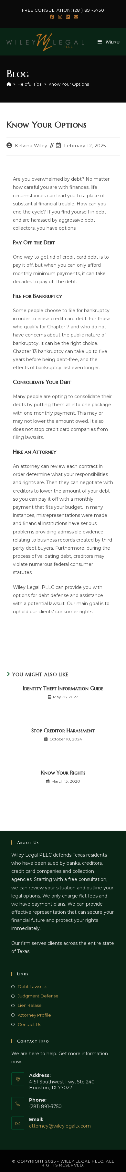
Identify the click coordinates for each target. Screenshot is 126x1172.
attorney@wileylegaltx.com (60, 1126)
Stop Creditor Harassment (63, 730)
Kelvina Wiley (31, 146)
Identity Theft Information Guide (63, 688)
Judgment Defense (38, 995)
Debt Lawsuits (32, 986)
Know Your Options (68, 84)
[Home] (8, 84)
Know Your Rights (63, 772)
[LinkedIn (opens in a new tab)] (68, 17)
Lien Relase (30, 1005)
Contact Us (29, 1024)
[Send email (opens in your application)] (75, 17)
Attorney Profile (34, 1015)
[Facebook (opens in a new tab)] (52, 17)
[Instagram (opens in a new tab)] (60, 17)
